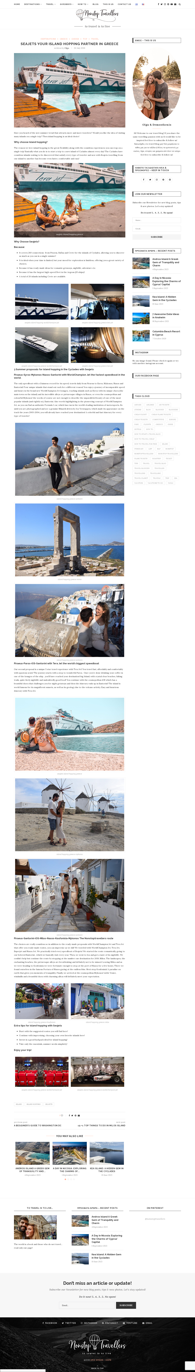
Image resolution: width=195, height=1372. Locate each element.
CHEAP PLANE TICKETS (161, 415)
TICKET (169, 459)
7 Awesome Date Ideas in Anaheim (165, 316)
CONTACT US (124, 4)
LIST (150, 449)
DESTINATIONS (32, 4)
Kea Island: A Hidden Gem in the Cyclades (164, 298)
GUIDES (75, 39)
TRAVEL (50, 4)
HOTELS (137, 429)
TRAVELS (156, 478)
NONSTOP (169, 449)
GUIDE (170, 424)
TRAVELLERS (139, 473)
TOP (85, 39)
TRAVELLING (155, 473)
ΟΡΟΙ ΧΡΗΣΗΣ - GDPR (100, 1360)
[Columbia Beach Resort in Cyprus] (141, 335)
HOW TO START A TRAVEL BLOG (147, 434)
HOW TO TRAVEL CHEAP (144, 439)
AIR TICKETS (164, 405)
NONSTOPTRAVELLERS (143, 454)
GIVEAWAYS (66, 4)
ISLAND (19, 1104)
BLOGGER (160, 410)
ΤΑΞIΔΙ (170, 483)
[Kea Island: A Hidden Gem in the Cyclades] (107, 1153)
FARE (136, 424)
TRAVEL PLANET (141, 478)
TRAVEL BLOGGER (141, 468)
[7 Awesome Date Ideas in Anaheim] (141, 318)
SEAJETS (48, 1104)
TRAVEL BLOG (160, 463)
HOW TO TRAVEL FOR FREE (145, 444)
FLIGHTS (147, 424)
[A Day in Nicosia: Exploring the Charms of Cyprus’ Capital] (70, 1153)
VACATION (138, 483)
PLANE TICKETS (140, 459)
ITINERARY (138, 449)
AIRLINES (150, 405)
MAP (158, 449)
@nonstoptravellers (155, 1218)
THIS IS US (108, 4)
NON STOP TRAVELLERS (168, 454)
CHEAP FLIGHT (140, 415)
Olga (67, 48)
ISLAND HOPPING (34, 1104)
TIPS (136, 463)
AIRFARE (137, 405)
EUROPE (172, 420)
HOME (17, 4)
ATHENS (137, 410)
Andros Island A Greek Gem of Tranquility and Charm (165, 262)
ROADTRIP (156, 459)
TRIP (167, 478)
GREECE (64, 39)
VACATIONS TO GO (155, 483)
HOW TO (82, 4)
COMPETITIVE (158, 420)
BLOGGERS (173, 410)
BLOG (95, 4)
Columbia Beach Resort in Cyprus (166, 333)
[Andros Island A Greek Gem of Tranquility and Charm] (32, 1153)
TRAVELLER (159, 468)
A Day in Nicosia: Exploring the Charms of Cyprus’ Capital (166, 281)
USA (175, 478)
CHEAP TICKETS (140, 420)
